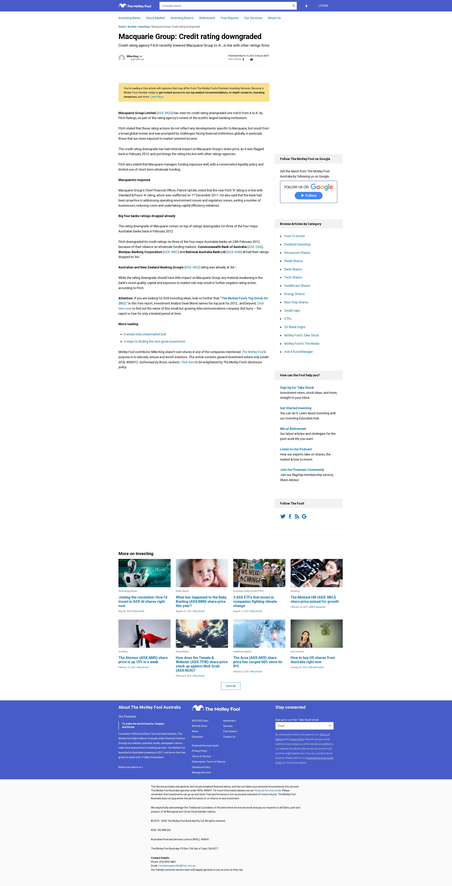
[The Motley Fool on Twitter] (283, 516)
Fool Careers (230, 731)
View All (231, 686)
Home (122, 26)
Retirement (207, 18)
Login (323, 5)
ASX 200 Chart (200, 720)
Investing (144, 26)
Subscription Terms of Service (208, 761)
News (195, 731)
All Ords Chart (199, 726)
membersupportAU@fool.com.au (176, 865)
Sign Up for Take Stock (297, 387)
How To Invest (294, 236)
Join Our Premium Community (302, 470)
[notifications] (306, 6)
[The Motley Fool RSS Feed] (297, 516)
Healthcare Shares (297, 286)
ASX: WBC (171, 252)
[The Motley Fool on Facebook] (290, 516)
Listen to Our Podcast (296, 449)
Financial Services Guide (205, 745)
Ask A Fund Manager (298, 352)
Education (197, 736)
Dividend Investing (297, 244)
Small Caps (292, 310)
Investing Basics (182, 18)
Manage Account (202, 772)
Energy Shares (294, 294)
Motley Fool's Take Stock (301, 335)
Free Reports (230, 18)
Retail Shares (293, 261)
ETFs (288, 319)
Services (228, 726)
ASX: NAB (234, 252)
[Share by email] (251, 59)
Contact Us (229, 736)
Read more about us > (130, 767)
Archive (132, 26)
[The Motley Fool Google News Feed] (304, 516)
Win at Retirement (293, 429)
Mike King (132, 56)
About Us (274, 18)
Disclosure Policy (201, 767)
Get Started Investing (295, 408)
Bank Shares (293, 269)
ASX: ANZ (192, 267)
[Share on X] (247, 59)
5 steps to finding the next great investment (154, 341)
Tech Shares (293, 277)
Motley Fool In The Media (301, 343)
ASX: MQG (165, 113)
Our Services (253, 18)
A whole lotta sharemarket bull (145, 334)
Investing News (129, 18)
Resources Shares (297, 252)
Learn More (156, 96)
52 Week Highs (295, 327)
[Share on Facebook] (243, 59)
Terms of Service (201, 756)
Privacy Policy (199, 750)
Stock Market (155, 18)
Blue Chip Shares (296, 302)
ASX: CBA (255, 247)
